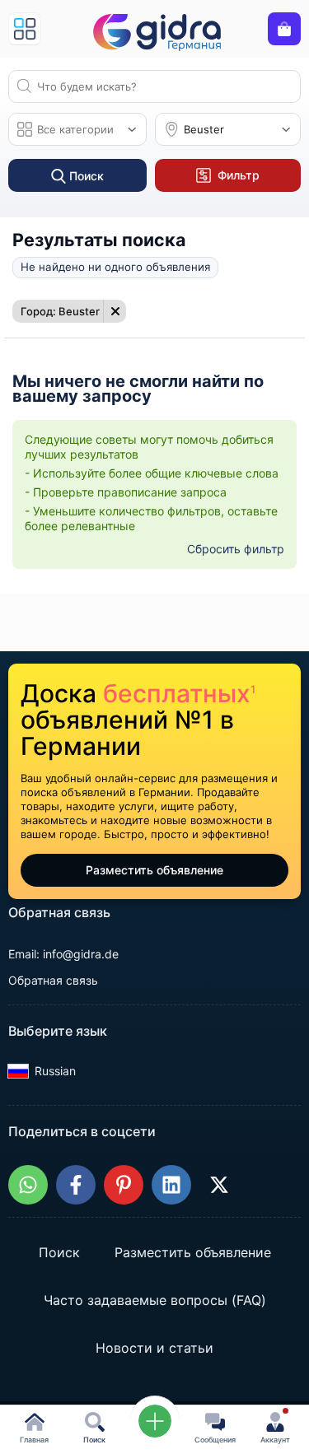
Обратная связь (53, 980)
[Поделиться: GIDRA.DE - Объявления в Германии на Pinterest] (123, 1185)
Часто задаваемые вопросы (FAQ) (155, 1300)
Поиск (59, 1252)
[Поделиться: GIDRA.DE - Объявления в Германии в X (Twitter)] (219, 1185)
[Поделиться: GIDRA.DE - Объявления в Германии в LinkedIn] (171, 1185)
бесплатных (179, 693)
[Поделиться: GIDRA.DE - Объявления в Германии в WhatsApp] (28, 1185)
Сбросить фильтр (235, 549)
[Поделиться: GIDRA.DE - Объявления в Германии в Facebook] (76, 1185)
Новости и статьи (154, 1348)
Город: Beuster (60, 311)
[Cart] (284, 28)
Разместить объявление (154, 870)
